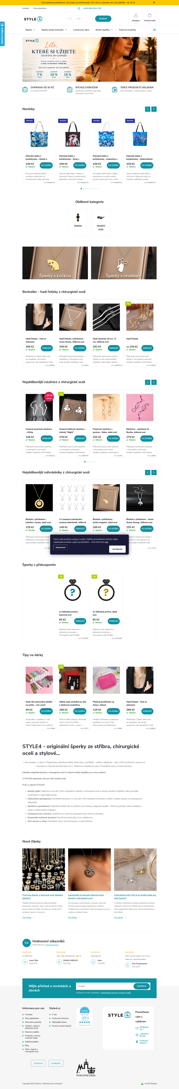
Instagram (56, 1063)
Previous (147, 109)
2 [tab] (83, 188)
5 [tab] (90, 188)
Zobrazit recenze (52, 945)
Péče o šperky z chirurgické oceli (31, 1050)
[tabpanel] (39, 150)
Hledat (103, 18)
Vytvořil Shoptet (150, 1083)
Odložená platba (31, 1041)
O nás (54, 1015)
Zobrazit (46, 348)
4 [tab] (88, 188)
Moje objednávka (40, 8)
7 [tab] (95, 188)
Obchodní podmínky (33, 1022)
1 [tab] (81, 188)
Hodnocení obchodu (60, 1018)
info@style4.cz (144, 1028)
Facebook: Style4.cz (144, 1041)
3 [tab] (86, 188)
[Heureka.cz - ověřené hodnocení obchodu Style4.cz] (84, 1017)
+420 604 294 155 (144, 1035)
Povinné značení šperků (61, 1026)
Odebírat (141, 986)
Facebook (38, 1063)
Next (154, 109)
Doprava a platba (32, 1032)
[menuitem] (30, 30)
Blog (27, 1045)
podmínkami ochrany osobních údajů (116, 992)
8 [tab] (97, 188)
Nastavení (60, 547)
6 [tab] (93, 188)
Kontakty (25, 8)
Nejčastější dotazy (59, 1022)
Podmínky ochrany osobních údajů (32, 1036)
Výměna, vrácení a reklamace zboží (32, 1027)
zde (106, 542)
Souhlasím (117, 549)
